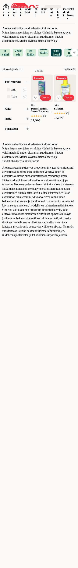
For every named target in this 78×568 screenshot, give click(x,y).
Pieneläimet (15, 9)
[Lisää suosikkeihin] (36, 98)
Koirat (4, 9)
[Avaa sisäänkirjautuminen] (6, 7)
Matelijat (36, 9)
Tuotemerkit (64, 9)
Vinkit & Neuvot (70, 14)
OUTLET (58, 10)
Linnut (21, 9)
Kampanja (52, 9)
